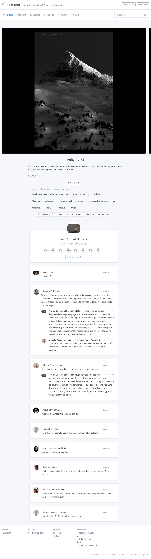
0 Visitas (79, 214)
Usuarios (64, 14)
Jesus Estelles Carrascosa (55, 489)
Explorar (23, 14)
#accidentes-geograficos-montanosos (50, 194)
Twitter (56, 536)
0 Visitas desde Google (99, 214)
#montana (36, 208)
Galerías (36, 14)
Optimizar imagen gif (87, 545)
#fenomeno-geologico (42, 201)
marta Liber (48, 272)
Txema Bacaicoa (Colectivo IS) (64, 310)
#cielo (97, 194)
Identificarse (128, 4)
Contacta (7, 532)
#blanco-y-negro (81, 194)
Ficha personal (74, 257)
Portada (9, 14)
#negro (50, 208)
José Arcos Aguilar (51, 467)
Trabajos (50, 14)
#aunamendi (73, 183)
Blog (77, 14)
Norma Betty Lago (51, 429)
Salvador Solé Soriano (52, 291)
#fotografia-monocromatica (101, 201)
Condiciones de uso (37, 532)
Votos (45, 214)
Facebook (57, 532)
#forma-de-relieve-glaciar (70, 201)
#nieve (62, 208)
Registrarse (143, 4)
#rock (73, 208)
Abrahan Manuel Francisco (55, 512)
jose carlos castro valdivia (54, 448)
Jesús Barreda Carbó (52, 409)
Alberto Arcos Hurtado (60, 340)
